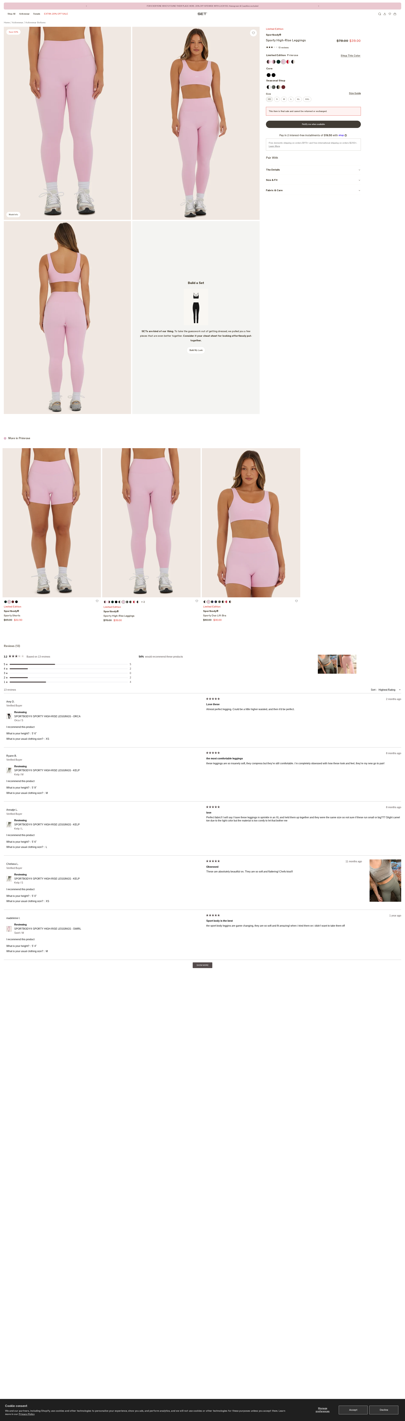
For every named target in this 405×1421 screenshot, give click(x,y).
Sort (373, 689)
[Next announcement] (318, 6)
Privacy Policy (26, 1414)
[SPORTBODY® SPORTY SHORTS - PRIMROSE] (52, 522)
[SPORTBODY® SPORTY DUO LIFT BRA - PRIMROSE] (251, 522)
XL (299, 99)
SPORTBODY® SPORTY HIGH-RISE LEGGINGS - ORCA (47, 718)
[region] (337, 664)
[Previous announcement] (86, 6)
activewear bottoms (35, 22)
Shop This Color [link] (350, 55)
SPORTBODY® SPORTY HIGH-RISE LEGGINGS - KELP (47, 772)
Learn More (274, 146)
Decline (384, 1410)
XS (270, 99)
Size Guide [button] (355, 93)
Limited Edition (12, 606)
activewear (17, 22)
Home (7, 22)
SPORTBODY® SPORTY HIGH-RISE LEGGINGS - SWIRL (47, 930)
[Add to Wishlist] (253, 33)
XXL (308, 99)
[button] (379, 13)
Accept (353, 1410)
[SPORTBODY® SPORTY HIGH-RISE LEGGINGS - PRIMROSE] (151, 522)
